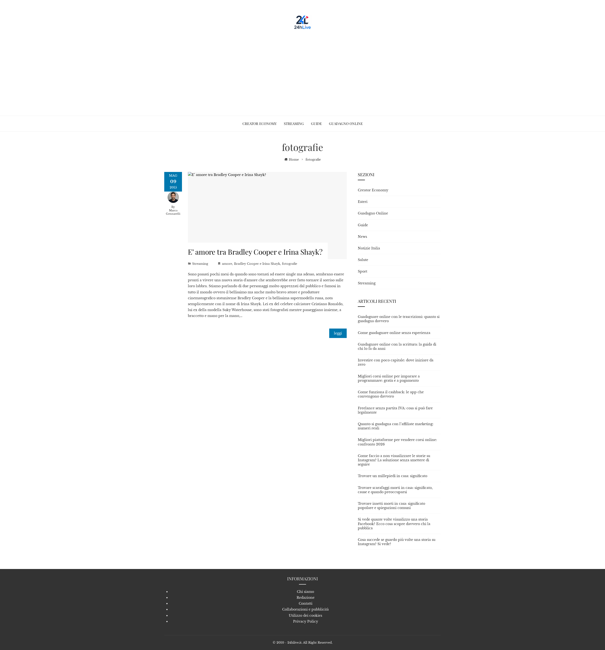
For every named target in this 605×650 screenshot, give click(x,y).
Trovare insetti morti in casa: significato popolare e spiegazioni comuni (391, 505)
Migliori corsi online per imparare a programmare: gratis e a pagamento (389, 378)
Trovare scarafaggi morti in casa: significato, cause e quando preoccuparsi (395, 490)
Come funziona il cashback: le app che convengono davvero (391, 394)
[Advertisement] (302, 71)
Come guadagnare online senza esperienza (394, 333)
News (362, 237)
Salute (363, 260)
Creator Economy (373, 190)
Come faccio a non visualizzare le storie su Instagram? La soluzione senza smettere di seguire (394, 460)
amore (227, 263)
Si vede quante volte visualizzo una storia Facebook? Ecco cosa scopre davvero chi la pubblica (394, 523)
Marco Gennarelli (173, 212)
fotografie (289, 263)
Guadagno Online (373, 213)
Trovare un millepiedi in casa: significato (392, 476)
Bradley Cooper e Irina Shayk (257, 263)
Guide (363, 225)
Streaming (200, 263)
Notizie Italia (369, 248)
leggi (338, 333)
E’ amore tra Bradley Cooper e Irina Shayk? (255, 252)
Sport (362, 271)
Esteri (362, 202)
